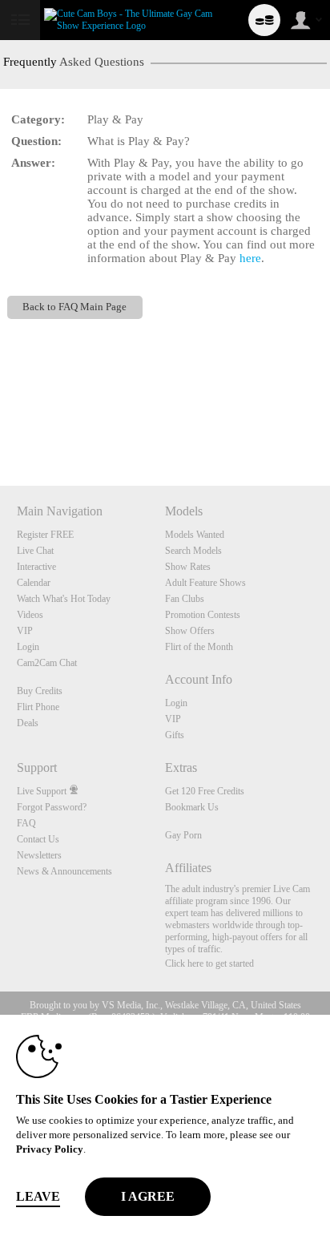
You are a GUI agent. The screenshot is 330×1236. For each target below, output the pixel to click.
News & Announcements (64, 871)
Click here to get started (209, 963)
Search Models (193, 550)
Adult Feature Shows (205, 582)
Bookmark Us (192, 807)
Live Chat (35, 550)
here (250, 258)
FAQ (26, 823)
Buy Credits (39, 691)
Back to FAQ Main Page (74, 307)
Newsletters (39, 855)
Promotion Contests (202, 614)
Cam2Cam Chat (47, 662)
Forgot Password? (52, 807)
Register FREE (45, 534)
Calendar (33, 582)
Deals (27, 723)
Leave (38, 1196)
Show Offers (190, 630)
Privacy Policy (49, 1149)
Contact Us (38, 839)
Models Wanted (194, 534)
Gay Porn (183, 835)
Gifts (174, 735)
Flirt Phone (38, 707)
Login (28, 646)
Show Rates (188, 566)
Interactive (36, 566)
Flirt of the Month (199, 646)
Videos (30, 614)
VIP (25, 630)
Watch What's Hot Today (64, 598)
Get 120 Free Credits (204, 791)
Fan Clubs (184, 598)
